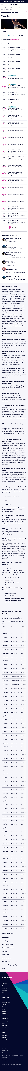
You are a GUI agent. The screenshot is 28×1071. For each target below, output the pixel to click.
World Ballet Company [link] (7, 944)
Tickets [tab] (4, 31)
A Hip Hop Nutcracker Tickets (12, 603)
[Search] (24, 4)
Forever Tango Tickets (10, 593)
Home (2, 8)
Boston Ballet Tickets (10, 595)
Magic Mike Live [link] (6, 961)
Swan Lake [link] (4, 951)
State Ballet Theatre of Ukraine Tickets (14, 598)
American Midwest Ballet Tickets (13, 600)
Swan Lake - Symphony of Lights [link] (10, 965)
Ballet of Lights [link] (5, 954)
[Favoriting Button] (26, 12)
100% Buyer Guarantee (15, 1)
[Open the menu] (2, 4)
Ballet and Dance (14, 8)
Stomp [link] (3, 968)
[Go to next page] (21, 227)
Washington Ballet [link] (6, 958)
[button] (3, 36)
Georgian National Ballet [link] (8, 947)
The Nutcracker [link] (5, 937)
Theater (7, 8)
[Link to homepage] (14, 4)
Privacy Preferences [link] (6, 1059)
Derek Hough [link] (5, 941)
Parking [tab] (11, 31)
